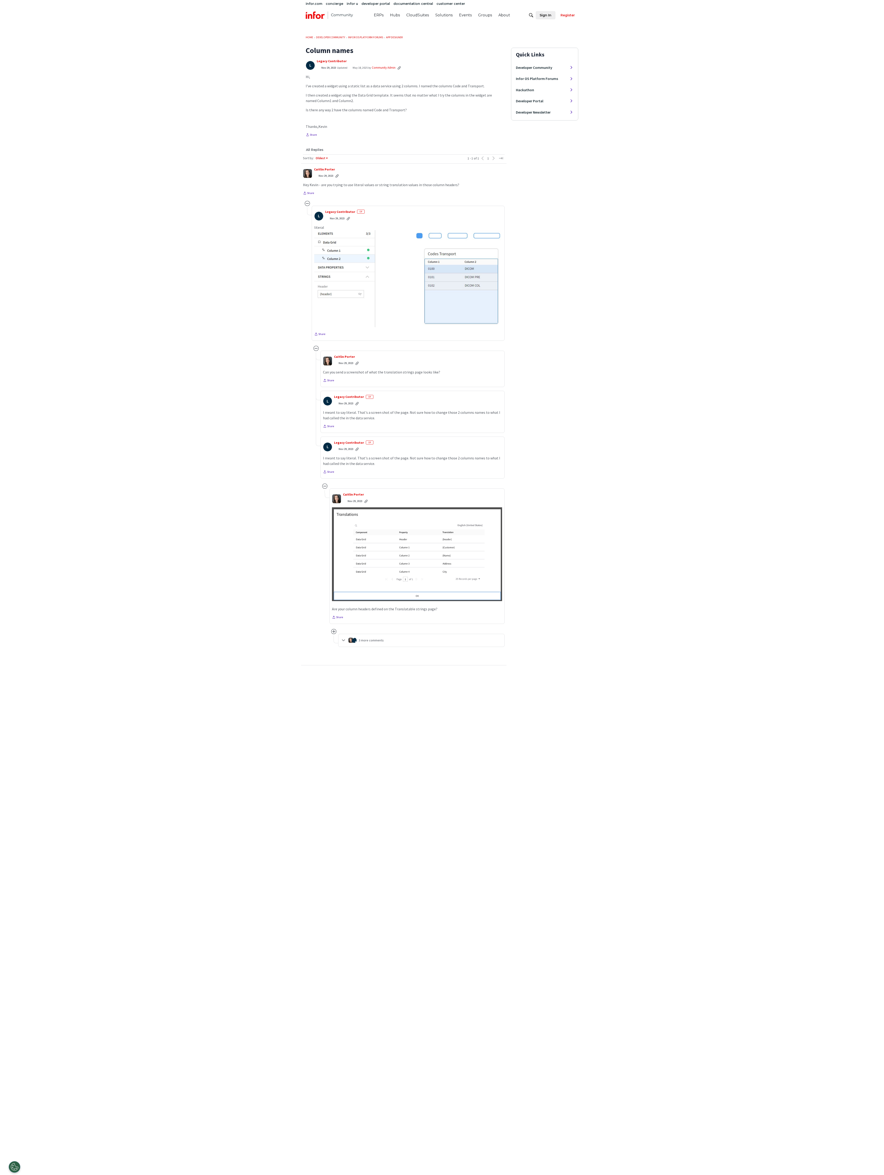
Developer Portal (529, 101)
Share (311, 135)
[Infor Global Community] (329, 15)
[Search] (531, 15)
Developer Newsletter (533, 112)
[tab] (314, 150)
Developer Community (534, 67)
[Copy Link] (399, 68)
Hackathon (525, 90)
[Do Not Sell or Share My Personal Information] (14, 1167)
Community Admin (383, 67)
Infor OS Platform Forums (537, 78)
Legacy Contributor (332, 61)
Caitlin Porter (324, 169)
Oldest (321, 158)
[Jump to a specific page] (501, 158)
